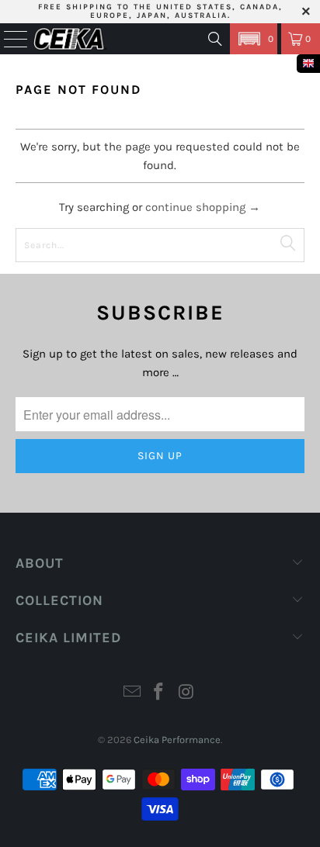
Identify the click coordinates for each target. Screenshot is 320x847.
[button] (253, 38)
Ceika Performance (177, 739)
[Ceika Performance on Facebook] (159, 693)
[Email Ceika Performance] (132, 693)
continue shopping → (202, 207)
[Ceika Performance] (69, 38)
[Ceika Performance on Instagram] (186, 693)
